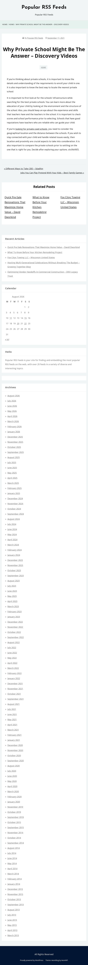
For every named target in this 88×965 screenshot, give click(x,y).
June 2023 (12, 591)
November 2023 (15, 565)
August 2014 (13, 848)
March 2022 (13, 668)
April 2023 (12, 601)
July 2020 (11, 771)
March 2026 (13, 421)
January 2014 (13, 884)
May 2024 (12, 534)
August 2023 (13, 580)
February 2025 (14, 488)
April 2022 (12, 663)
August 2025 (13, 457)
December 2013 (15, 889)
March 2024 (13, 544)
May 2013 (12, 925)
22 (25, 323)
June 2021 (12, 714)
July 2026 (11, 400)
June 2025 (12, 467)
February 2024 (14, 550)
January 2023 (13, 616)
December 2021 (15, 683)
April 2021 (12, 724)
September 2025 (15, 452)
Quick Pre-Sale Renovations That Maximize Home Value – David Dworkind (15, 207)
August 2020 (13, 765)
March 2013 (13, 935)
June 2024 (12, 529)
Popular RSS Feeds (44, 7)
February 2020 (14, 796)
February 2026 (14, 426)
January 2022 (13, 678)
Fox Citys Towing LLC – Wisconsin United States (70, 202)
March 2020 (13, 791)
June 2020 (12, 776)
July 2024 (11, 524)
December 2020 (15, 745)
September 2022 (15, 637)
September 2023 (15, 575)
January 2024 (13, 555)
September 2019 (15, 817)
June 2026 (12, 406)
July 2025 (11, 462)
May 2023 (12, 596)
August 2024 (13, 519)
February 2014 (14, 879)
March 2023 (13, 606)
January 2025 (13, 493)
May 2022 (12, 657)
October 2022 (14, 632)
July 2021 (11, 709)
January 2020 (13, 801)
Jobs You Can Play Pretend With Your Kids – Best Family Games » (52, 172)
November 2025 (15, 442)
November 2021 (15, 688)
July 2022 (11, 647)
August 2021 (13, 704)
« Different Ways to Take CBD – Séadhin (23, 168)
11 (11, 318)
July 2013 (11, 914)
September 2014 (15, 843)
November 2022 (15, 627)
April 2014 (12, 868)
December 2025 (15, 436)
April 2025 (12, 478)
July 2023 (11, 586)
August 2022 (13, 642)
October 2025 (14, 447)
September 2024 (15, 514)
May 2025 (12, 472)
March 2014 (13, 873)
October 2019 (14, 812)
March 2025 (13, 483)
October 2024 (14, 508)
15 (25, 318)
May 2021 (12, 719)
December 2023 (15, 560)
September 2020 (15, 760)
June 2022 (12, 652)
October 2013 (14, 899)
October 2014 (14, 837)
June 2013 (12, 920)
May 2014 (12, 863)
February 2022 (14, 673)
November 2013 (15, 894)
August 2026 (13, 395)
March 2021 (13, 729)
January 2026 (13, 431)
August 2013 (13, 909)
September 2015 (15, 827)
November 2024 (15, 503)
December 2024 (15, 498)
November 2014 (15, 832)
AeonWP (64, 960)
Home (43, 67)
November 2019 (15, 807)
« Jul (7, 339)
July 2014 (11, 853)
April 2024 (12, 539)
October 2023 (14, 570)
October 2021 (14, 693)
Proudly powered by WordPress (31, 960)
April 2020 (12, 786)
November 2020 (15, 750)
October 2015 (14, 822)
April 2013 (12, 930)
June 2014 (12, 858)
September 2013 (15, 904)
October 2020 (14, 755)
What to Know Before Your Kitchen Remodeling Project (41, 207)
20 (18, 323)
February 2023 (14, 611)
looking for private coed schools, (31, 129)
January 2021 (13, 740)
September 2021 (15, 699)
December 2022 (15, 621)
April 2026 (12, 416)
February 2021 (14, 735)
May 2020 (12, 781)
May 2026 (12, 411)
